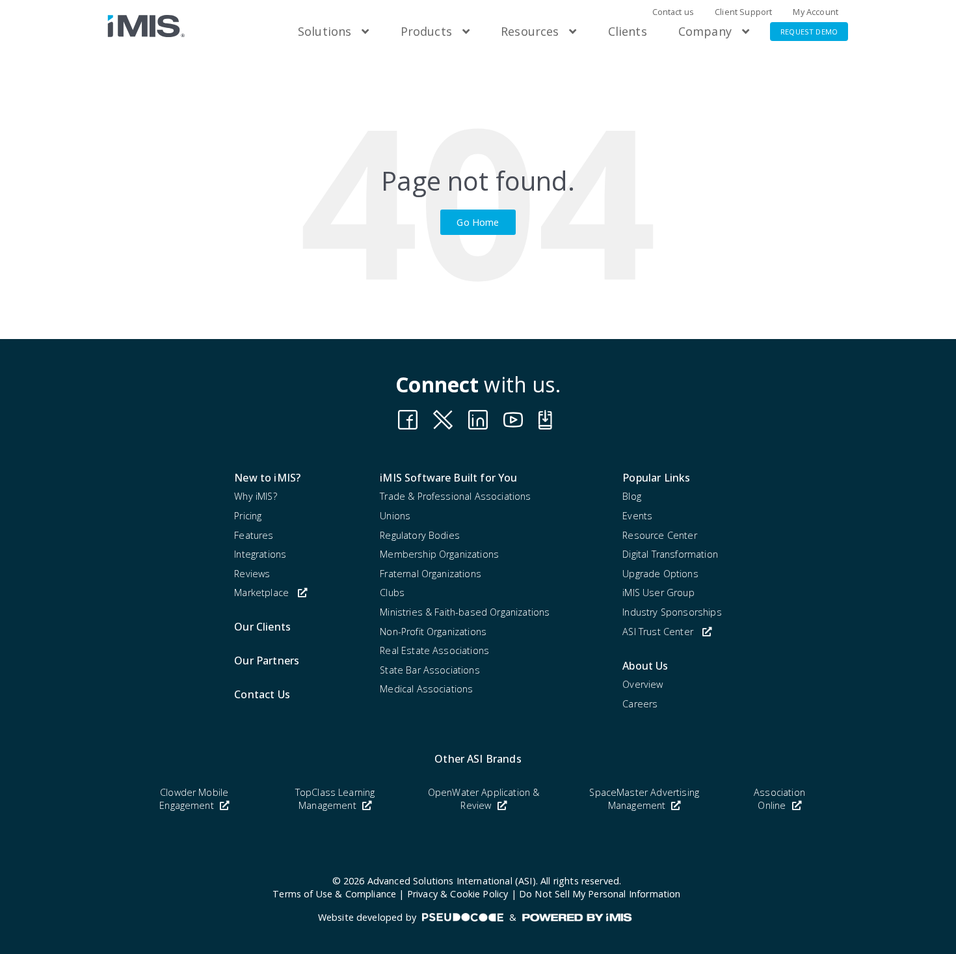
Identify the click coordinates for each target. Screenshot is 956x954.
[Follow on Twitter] (548, 419)
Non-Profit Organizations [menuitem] (433, 631)
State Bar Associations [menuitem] (430, 670)
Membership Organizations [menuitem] (439, 554)
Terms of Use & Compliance (334, 894)
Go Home (478, 221)
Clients (627, 31)
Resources (530, 31)
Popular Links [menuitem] (656, 477)
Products (426, 31)
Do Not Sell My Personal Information (600, 894)
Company (705, 31)
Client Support (743, 12)
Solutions (324, 31)
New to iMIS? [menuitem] (267, 477)
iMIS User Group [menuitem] (658, 592)
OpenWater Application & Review (484, 798)
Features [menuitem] (253, 535)
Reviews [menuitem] (252, 573)
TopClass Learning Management (335, 798)
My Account (815, 12)
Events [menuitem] (637, 516)
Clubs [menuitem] (392, 592)
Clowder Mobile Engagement (193, 798)
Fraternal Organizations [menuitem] (430, 573)
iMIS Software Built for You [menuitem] (448, 477)
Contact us (673, 12)
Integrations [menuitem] (260, 554)
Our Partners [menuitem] (266, 660)
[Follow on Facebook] (408, 419)
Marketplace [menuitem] (261, 592)
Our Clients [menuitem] (262, 626)
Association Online (779, 798)
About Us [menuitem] (645, 665)
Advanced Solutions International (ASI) (451, 881)
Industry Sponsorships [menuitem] (671, 612)
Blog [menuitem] (631, 496)
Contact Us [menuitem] (262, 694)
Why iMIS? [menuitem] (255, 496)
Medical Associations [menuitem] (426, 689)
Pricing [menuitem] (247, 516)
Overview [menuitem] (642, 684)
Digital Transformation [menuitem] (670, 554)
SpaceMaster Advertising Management (644, 798)
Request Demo (809, 31)
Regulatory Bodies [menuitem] (420, 535)
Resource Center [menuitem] (659, 535)
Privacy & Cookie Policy (458, 894)
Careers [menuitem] (639, 704)
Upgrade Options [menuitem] (660, 573)
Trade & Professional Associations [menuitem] (455, 496)
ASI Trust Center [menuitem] (657, 631)
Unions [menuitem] (395, 516)
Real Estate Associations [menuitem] (434, 650)
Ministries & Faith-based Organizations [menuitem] (465, 612)
